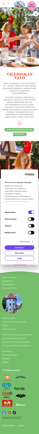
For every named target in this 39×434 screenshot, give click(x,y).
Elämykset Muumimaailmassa (16, 342)
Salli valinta (19, 253)
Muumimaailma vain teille (14, 338)
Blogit (5, 325)
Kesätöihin (7, 351)
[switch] (31, 219)
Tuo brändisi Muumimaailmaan (16, 345)
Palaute (5, 362)
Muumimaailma (9, 318)
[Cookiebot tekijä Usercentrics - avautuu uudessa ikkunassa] (26, 174)
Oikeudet (21, 425)
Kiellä (19, 258)
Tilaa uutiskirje (9, 329)
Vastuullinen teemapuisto (14, 322)
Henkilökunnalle (10, 355)
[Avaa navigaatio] (4, 4)
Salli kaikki (19, 247)
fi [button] (8, 3)
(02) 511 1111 (12, 288)
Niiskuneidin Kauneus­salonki (19, 130)
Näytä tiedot (25, 241)
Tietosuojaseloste (8, 425)
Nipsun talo (19, 134)
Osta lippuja (31, 5)
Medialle (6, 358)
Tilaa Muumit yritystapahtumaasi (17, 335)
